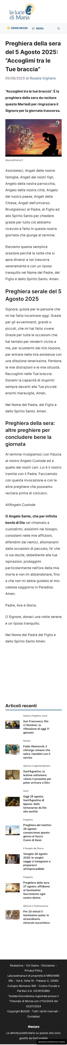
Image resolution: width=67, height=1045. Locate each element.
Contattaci (33, 1016)
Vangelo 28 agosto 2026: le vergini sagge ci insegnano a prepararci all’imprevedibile (37, 861)
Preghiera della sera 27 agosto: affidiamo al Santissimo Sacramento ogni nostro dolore (36, 890)
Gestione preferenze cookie (51, 1042)
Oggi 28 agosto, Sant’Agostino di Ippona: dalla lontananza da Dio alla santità (35, 804)
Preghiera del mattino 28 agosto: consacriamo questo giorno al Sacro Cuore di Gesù (37, 832)
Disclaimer (48, 965)
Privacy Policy (33, 970)
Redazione (16, 965)
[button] (58, 28)
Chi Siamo (32, 965)
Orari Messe (19, 28)
